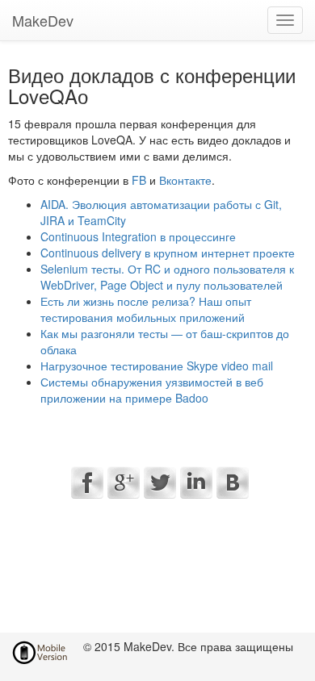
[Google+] (123, 482)
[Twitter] (160, 482)
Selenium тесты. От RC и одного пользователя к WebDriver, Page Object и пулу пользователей (167, 277)
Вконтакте (185, 180)
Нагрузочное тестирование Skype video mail (156, 365)
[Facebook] (87, 482)
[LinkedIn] (196, 482)
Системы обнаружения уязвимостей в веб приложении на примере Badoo (151, 390)
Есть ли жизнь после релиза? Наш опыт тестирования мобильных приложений (145, 309)
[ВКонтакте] (232, 482)
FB (139, 180)
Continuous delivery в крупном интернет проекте (167, 252)
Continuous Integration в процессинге (138, 236)
